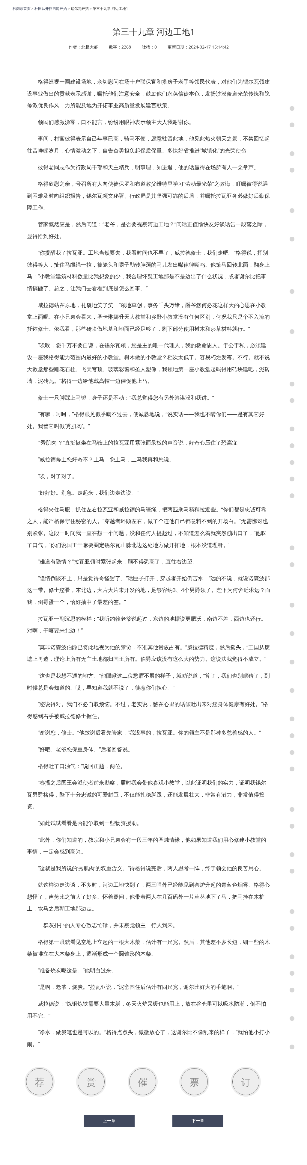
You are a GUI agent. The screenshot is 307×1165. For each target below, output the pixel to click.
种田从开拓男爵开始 (50, 8)
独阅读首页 (22, 8)
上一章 (109, 1120)
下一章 (198, 1120)
